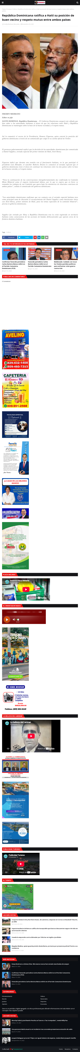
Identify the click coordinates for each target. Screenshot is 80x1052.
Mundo (4, 999)
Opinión (4, 1004)
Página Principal (6, 9)
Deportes (43, 1001)
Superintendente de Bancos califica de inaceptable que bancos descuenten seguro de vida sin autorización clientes (45, 929)
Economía (44, 1004)
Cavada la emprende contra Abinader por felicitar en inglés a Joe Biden (36, 937)
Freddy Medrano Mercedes (12, 24)
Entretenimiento (7, 996)
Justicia (4, 1001)
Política (14, 9)
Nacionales (44, 999)
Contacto (75, 1049)
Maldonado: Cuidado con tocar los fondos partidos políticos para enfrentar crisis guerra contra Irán (65, 265)
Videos (43, 996)
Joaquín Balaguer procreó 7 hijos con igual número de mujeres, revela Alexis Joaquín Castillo (44, 1038)
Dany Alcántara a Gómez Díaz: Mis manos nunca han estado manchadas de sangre (40, 964)
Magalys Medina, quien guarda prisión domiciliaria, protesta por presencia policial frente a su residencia (45, 947)
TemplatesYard (17, 1049)
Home (61, 1049)
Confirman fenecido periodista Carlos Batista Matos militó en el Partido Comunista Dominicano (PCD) (13, 265)
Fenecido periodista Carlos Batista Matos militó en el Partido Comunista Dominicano (39, 264)
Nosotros (67, 1049)
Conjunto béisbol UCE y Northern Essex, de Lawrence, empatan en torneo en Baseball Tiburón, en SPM (45, 921)
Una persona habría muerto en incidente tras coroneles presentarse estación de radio (42, 1029)
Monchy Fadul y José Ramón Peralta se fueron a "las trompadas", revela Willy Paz (40, 1020)
